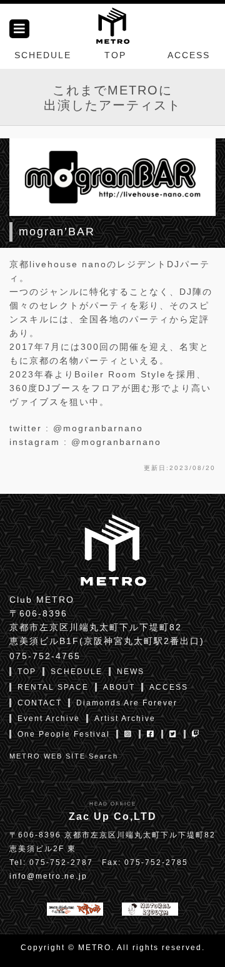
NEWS (130, 671)
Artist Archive (125, 718)
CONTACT (40, 702)
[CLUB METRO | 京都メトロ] (112, 24)
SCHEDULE (42, 55)
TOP (115, 55)
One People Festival (64, 734)
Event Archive (49, 718)
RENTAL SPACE (53, 687)
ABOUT (119, 687)
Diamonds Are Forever (127, 702)
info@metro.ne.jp (48, 876)
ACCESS (189, 55)
